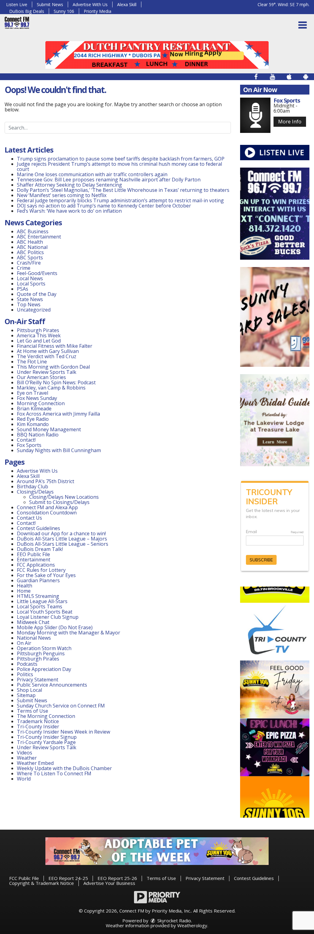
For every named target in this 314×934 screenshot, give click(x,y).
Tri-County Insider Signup (47, 737)
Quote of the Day (36, 294)
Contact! (26, 439)
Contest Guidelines (38, 528)
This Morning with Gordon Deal (53, 366)
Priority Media (97, 11)
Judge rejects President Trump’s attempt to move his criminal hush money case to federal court (119, 166)
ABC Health (30, 241)
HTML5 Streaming (38, 596)
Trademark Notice (38, 721)
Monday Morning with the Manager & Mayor (68, 632)
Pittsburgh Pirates (38, 330)
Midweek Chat (33, 622)
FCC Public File (24, 878)
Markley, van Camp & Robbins (51, 387)
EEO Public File (33, 554)
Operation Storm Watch (44, 648)
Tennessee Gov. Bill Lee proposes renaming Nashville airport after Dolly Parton (109, 179)
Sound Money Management (49, 429)
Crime (23, 268)
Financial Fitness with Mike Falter (54, 346)
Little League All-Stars (42, 601)
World (24, 778)
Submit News (50, 4)
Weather (27, 757)
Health (24, 585)
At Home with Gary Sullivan (48, 351)
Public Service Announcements (52, 684)
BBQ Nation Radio (38, 434)
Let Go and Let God (39, 340)
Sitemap (26, 695)
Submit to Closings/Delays (59, 502)
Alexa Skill (126, 4)
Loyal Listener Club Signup (47, 617)
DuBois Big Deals (26, 11)
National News (34, 637)
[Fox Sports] (255, 115)
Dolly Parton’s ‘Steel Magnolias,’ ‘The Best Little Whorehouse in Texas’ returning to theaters (123, 190)
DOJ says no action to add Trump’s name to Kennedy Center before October (104, 205)
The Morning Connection (46, 716)
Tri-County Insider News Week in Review (63, 731)
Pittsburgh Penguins (41, 653)
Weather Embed (35, 763)
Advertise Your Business (109, 883)
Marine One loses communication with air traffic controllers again (92, 174)
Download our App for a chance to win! (61, 533)
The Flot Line (32, 361)
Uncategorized (34, 309)
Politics (25, 674)
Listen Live (16, 4)
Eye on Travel (32, 392)
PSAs (22, 288)
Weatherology (192, 925)
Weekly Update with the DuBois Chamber (64, 768)
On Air (24, 643)
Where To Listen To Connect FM (54, 773)
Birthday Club (32, 486)
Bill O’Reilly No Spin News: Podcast (56, 382)
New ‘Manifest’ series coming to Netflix (61, 195)
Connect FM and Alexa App (47, 507)
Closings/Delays (35, 491)
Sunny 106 (64, 11)
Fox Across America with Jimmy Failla (58, 413)
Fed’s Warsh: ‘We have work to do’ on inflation (69, 210)
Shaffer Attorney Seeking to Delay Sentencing (70, 184)
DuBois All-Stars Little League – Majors (62, 538)
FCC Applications (36, 564)
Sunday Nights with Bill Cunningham (59, 450)
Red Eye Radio (33, 419)
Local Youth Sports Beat (44, 611)
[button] (302, 25)
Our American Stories (41, 377)
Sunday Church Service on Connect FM (61, 705)
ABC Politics (30, 252)
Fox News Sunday (37, 398)
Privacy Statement (37, 679)
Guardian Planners (38, 580)
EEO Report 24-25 (68, 878)
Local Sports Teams (39, 606)
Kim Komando (33, 424)
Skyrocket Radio (173, 920)
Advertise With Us (90, 4)
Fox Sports (29, 445)
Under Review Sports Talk (46, 372)
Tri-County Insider (38, 726)
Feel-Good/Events (37, 273)
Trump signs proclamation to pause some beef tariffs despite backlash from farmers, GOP (120, 158)
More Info (289, 121)
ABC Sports (30, 257)
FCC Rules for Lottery (41, 570)
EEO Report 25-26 (117, 878)
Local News (30, 278)
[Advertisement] (157, 55)
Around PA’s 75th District (45, 481)
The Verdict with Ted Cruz (46, 356)
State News (30, 299)
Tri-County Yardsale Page (46, 742)
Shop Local (29, 690)
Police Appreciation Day (44, 669)
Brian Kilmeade (34, 408)
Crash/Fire (29, 262)
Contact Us (29, 517)
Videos (24, 752)
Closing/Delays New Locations (64, 497)
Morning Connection (41, 403)
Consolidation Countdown (47, 512)
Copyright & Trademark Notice (41, 883)
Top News (28, 304)
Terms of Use (32, 710)
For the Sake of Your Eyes (46, 575)
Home (24, 590)
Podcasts (27, 664)
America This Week (39, 335)
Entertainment (33, 559)
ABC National (32, 247)
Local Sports (31, 283)
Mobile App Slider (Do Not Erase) (55, 627)
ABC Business (32, 231)
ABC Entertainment (39, 236)
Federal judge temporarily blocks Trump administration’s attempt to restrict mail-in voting (120, 200)
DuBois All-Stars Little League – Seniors (62, 544)
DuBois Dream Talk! (40, 549)
